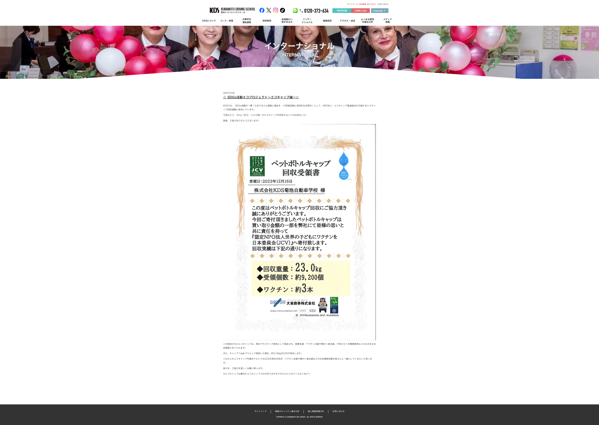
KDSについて (209, 20)
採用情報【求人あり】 (367, 4)
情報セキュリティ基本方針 (287, 411)
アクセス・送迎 (347, 20)
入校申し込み (360, 10)
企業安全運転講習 (246, 21)
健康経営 (327, 20)
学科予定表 (342, 10)
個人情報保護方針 (316, 411)
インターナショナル (307, 21)
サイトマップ (352, 4)
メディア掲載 (387, 20)
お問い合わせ (383, 4)
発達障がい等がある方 (287, 20)
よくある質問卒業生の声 (367, 20)
